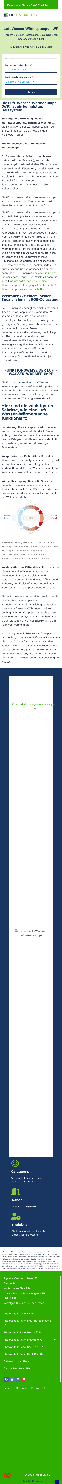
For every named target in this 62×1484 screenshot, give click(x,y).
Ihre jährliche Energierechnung (19, 77)
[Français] (57, 1477)
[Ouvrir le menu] (55, 15)
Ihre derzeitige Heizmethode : (18, 65)
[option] (57, 1478)
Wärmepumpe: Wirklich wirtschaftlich (24, 289)
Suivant (31, 92)
